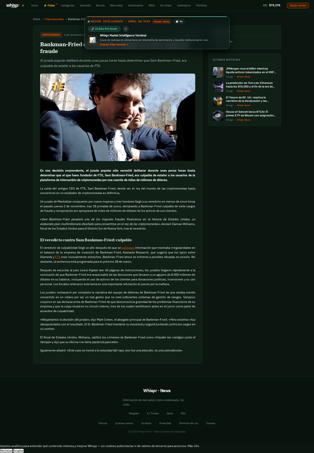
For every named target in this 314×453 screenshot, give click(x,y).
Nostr (170, 413)
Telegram (134, 413)
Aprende (85, 5)
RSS (183, 413)
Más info (193, 446)
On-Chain (166, 5)
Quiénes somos (124, 423)
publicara (128, 248)
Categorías (67, 5)
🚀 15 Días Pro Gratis (104, 28)
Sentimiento (135, 5)
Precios (103, 423)
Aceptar (18, 450)
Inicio (34, 5)
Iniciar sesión (298, 5)
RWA (152, 5)
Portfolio (201, 5)
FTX (58, 257)
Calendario (184, 5)
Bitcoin (100, 5)
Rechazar (6, 450)
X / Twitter (153, 413)
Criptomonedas (54, 19)
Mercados (116, 5)
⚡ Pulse (49, 5)
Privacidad (165, 423)
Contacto (146, 423)
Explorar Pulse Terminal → (114, 44)
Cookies (210, 423)
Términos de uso (188, 423)
